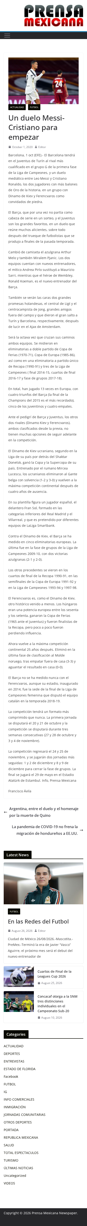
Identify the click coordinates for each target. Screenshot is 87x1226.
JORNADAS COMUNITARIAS (24, 1114)
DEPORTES (12, 1053)
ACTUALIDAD (17, 107)
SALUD (9, 1145)
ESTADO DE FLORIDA (19, 1069)
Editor (42, 147)
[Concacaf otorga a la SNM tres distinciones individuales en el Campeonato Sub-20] (19, 1007)
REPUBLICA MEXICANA (21, 1137)
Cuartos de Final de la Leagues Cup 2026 (54, 973)
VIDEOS (9, 1183)
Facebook (11, 1076)
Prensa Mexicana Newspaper (54, 1213)
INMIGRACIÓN (15, 1107)
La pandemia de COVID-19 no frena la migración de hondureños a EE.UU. (45, 830)
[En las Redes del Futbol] (43, 883)
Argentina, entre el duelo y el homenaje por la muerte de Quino (43, 812)
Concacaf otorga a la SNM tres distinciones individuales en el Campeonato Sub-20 (57, 1003)
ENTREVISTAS (14, 1061)
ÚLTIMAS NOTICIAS (18, 1168)
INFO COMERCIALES (19, 1099)
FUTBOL (34, 107)
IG (5, 1092)
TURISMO (11, 1160)
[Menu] (7, 35)
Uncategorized (15, 1175)
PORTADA (11, 1130)
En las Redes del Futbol (38, 921)
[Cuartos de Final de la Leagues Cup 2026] (19, 977)
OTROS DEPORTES (18, 1122)
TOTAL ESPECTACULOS (21, 1152)
